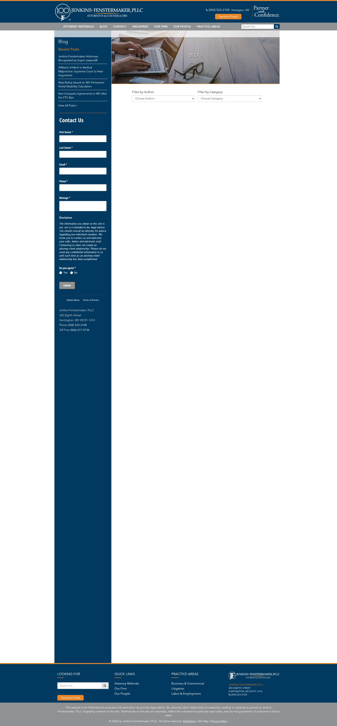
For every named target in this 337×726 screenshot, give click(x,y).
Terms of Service (91, 300)
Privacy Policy (219, 721)
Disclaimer (189, 721)
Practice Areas (208, 26)
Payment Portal (228, 16)
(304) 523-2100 (219, 10)
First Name (70, 132)
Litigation (177, 689)
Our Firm (161, 26)
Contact (119, 26)
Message (69, 198)
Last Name (70, 148)
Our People (182, 26)
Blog (103, 26)
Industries (140, 26)
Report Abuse (73, 300)
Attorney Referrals (78, 26)
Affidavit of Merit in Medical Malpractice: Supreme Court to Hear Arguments (80, 71)
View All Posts (67, 105)
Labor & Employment (186, 694)
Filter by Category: (210, 92)
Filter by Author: (143, 92)
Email (67, 164)
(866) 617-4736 (79, 330)
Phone (68, 181)
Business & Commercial (187, 683)
